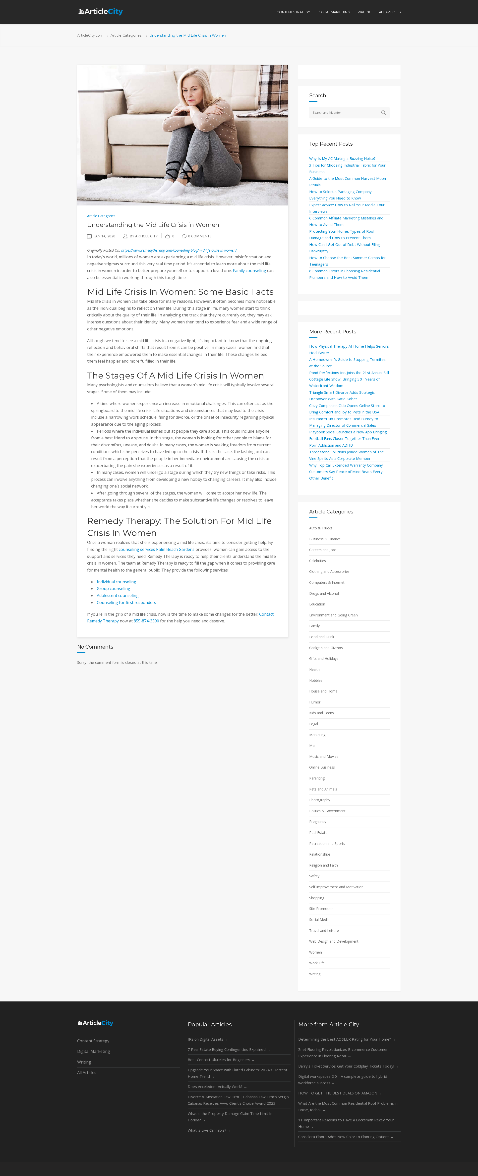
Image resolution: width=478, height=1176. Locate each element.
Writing (314, 974)
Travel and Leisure (324, 930)
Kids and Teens (321, 712)
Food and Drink (321, 636)
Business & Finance (325, 539)
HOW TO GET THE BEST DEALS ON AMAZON (340, 1092)
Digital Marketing (93, 1051)
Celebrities (317, 560)
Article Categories (126, 35)
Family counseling (249, 270)
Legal (313, 723)
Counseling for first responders (126, 602)
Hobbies (315, 680)
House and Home (323, 691)
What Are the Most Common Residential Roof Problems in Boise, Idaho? (348, 1106)
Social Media (319, 919)
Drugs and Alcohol (324, 593)
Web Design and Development (333, 941)
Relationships (320, 854)
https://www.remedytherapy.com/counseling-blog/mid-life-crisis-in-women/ (179, 250)
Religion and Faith (323, 865)
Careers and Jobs (323, 549)
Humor (314, 702)
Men (312, 745)
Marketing (317, 734)
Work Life (317, 963)
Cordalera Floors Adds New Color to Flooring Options (346, 1136)
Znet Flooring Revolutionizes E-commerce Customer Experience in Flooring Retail (343, 1052)
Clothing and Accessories (329, 571)
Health (314, 669)
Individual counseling (116, 582)
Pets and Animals (323, 789)
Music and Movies (323, 756)
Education (317, 604)
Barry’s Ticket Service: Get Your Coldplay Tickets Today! (348, 1066)
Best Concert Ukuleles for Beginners (221, 1059)
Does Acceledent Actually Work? (217, 1086)
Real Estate (318, 832)
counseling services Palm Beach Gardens (156, 549)
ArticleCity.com (90, 35)
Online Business (322, 767)
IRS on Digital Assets (208, 1039)
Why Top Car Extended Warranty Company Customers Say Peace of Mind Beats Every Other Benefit (346, 472)
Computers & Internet (327, 582)
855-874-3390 (146, 621)
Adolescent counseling (118, 595)
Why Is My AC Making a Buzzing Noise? (342, 158)
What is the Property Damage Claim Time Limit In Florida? (230, 1116)
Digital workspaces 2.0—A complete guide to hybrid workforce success (342, 1079)
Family (314, 625)
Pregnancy (317, 821)
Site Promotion (321, 908)
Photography (319, 799)
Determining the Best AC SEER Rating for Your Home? (347, 1039)
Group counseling (113, 588)
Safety (314, 876)
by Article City (144, 236)
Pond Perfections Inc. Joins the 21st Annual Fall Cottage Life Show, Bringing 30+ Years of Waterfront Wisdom (349, 379)
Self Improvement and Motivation (336, 886)
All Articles (86, 1072)
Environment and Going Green (333, 615)
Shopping (316, 897)
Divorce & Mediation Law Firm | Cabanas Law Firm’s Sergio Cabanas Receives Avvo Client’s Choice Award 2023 (238, 1100)
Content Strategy (93, 1041)
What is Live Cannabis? (209, 1130)
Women (315, 952)
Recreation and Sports (327, 843)
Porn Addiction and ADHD (331, 445)
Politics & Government (327, 810)
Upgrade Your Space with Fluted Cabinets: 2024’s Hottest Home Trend (237, 1073)
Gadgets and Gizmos (326, 647)
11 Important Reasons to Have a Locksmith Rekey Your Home (346, 1123)
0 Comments (200, 236)
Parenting (317, 778)
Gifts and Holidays (323, 658)
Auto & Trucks (320, 528)
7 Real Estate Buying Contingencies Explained (229, 1049)
